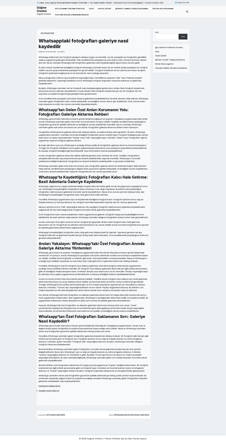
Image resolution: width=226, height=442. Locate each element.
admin (62, 51)
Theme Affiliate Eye (114, 438)
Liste (91, 9)
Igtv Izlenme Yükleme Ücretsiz (70, 9)
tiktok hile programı (163, 9)
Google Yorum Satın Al (49, 390)
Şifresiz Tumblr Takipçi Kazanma (131, 9)
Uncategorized (47, 33)
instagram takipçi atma (49, 386)
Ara (156, 32)
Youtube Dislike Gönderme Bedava (72, 15)
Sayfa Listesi (104, 9)
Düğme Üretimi (42, 9)
